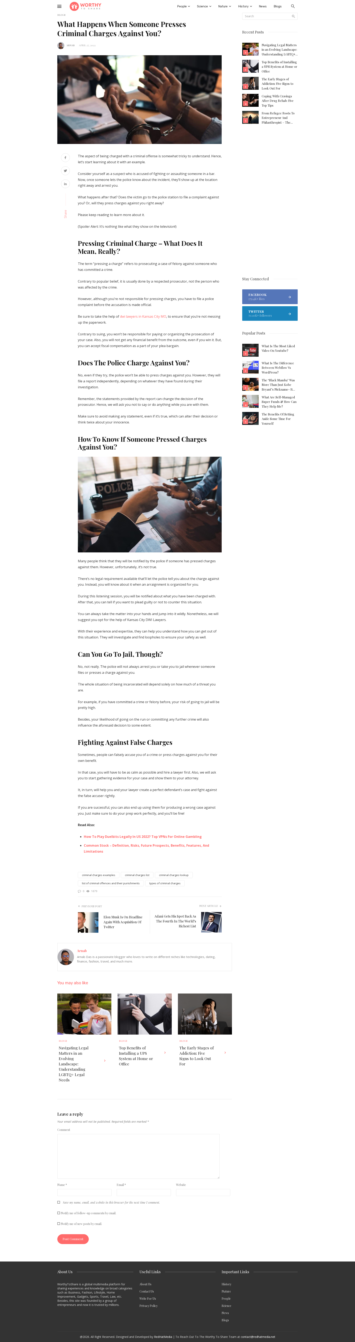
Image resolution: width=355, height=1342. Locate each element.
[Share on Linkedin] (65, 184)
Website (181, 1185)
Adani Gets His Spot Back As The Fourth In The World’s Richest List (175, 921)
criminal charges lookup (174, 875)
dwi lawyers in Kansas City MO (143, 316)
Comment (63, 1130)
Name (62, 1185)
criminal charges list (137, 875)
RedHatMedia (163, 1337)
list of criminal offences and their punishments (111, 883)
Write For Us (147, 1299)
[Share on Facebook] (65, 158)
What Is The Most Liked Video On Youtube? (278, 348)
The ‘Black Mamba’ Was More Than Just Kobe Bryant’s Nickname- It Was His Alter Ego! (278, 385)
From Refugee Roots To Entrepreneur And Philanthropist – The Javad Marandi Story (278, 118)
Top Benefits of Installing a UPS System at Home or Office (136, 1055)
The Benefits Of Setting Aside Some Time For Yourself (278, 418)
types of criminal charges (165, 883)
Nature (226, 1291)
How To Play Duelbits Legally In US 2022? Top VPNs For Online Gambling (143, 836)
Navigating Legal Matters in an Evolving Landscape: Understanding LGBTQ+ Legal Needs (74, 1063)
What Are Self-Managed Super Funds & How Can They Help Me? (279, 401)
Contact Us (146, 1291)
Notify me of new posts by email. (81, 1224)
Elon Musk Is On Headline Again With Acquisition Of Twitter (123, 922)
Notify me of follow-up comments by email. (88, 1213)
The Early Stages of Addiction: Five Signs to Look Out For (196, 1055)
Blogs (63, 1040)
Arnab (70, 45)
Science (226, 1306)
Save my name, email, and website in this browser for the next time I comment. (111, 1202)
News (225, 1313)
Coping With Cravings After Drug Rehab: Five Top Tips (278, 100)
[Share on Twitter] (65, 171)
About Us (145, 1284)
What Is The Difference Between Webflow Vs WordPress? (278, 367)
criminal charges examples (98, 875)
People (226, 1299)
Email (121, 1185)
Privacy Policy (148, 1306)
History (226, 1284)
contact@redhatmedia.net (258, 1337)
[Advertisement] (270, 200)
